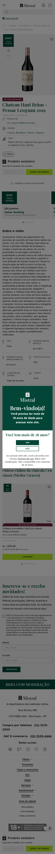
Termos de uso (25, 458)
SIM (27, 442)
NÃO (28, 449)
